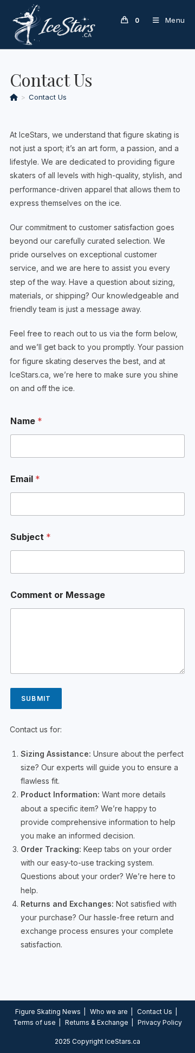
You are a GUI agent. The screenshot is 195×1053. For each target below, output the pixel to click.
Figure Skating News (48, 1011)
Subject (30, 537)
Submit (36, 698)
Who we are (109, 1011)
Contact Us (48, 97)
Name (26, 421)
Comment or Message (57, 595)
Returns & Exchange (96, 1022)
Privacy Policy (160, 1022)
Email (25, 479)
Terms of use (34, 1022)
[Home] (14, 97)
